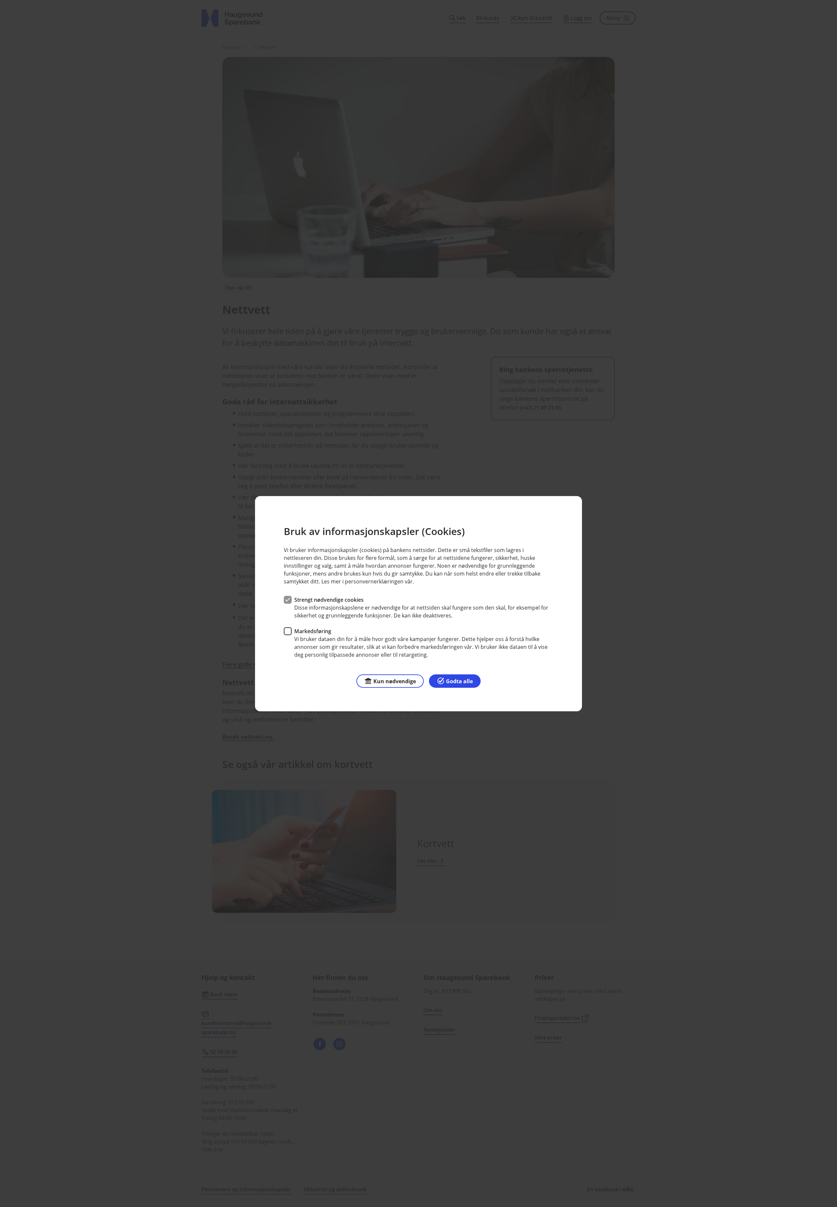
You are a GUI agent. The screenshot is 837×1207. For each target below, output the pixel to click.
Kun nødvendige (394, 680)
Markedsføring (312, 630)
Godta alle (459, 680)
